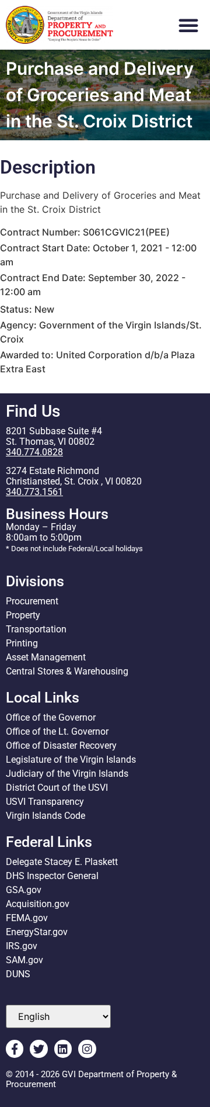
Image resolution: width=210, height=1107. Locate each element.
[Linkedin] (63, 1048)
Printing (22, 643)
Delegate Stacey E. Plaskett (62, 861)
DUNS (18, 974)
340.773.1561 (34, 491)
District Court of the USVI (57, 787)
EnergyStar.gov (37, 932)
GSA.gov (23, 889)
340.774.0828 (34, 452)
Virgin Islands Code (45, 815)
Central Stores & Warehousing (67, 671)
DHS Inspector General (52, 875)
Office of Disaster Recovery (61, 745)
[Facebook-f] (14, 1048)
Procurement (32, 601)
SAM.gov (24, 960)
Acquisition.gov (37, 903)
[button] (188, 25)
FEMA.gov (27, 917)
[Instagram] (87, 1048)
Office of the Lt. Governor (57, 731)
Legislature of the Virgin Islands (71, 759)
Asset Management (46, 657)
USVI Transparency (45, 801)
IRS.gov (21, 946)
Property (23, 615)
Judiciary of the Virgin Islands (67, 773)
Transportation (36, 629)
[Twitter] (38, 1048)
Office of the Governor (51, 717)
